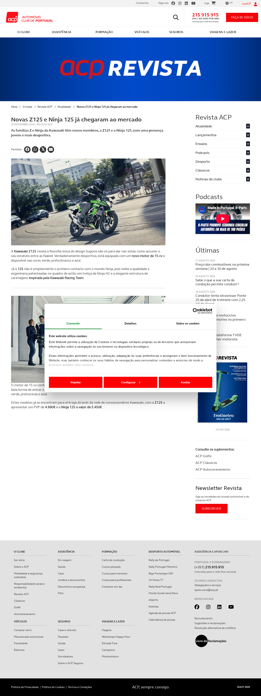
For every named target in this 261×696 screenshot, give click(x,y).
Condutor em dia (112, 586)
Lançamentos (222, 135)
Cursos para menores (114, 573)
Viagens (106, 630)
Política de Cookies (53, 687)
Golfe (17, 607)
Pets (60, 593)
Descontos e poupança (71, 586)
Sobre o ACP (21, 566)
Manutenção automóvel (28, 636)
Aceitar (185, 382)
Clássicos (222, 170)
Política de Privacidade (25, 687)
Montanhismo (110, 656)
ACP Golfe (203, 456)
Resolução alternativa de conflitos (215, 628)
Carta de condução (113, 560)
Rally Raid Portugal (160, 586)
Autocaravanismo (24, 614)
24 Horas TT (156, 580)
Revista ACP (44, 106)
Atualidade (64, 106)
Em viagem (64, 560)
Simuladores (65, 656)
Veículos (20, 621)
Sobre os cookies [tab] (188, 323)
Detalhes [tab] (130, 323)
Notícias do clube (222, 179)
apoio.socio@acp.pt (206, 590)
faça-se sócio (242, 17)
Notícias (154, 606)
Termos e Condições (80, 687)
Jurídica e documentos (71, 580)
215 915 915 (205, 15)
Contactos (142, 3)
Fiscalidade (21, 643)
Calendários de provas (162, 619)
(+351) (209, 567)
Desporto (222, 161)
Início (14, 106)
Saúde (62, 566)
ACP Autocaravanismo (212, 469)
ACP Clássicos (206, 462)
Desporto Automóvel (164, 551)
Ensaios (222, 143)
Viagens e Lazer (113, 621)
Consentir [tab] (73, 323)
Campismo (108, 650)
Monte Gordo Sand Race (163, 593)
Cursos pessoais (111, 566)
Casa (61, 573)
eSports (153, 600)
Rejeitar (76, 382)
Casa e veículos (67, 630)
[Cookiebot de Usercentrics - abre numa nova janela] (195, 311)
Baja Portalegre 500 (161, 573)
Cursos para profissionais (116, 580)
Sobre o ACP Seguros (70, 663)
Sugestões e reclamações (210, 623)
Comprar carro (23, 630)
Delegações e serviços (208, 585)
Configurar (128, 382)
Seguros (64, 621)
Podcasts (222, 152)
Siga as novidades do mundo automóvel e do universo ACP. (222, 498)
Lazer (61, 650)
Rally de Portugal (159, 560)
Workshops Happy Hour (116, 636)
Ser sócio (19, 560)
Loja (206, 3)
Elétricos (19, 650)
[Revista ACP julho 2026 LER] (222, 389)
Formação (109, 551)
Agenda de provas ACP (162, 613)
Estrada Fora (109, 643)
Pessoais (63, 636)
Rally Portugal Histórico (163, 566)
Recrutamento (203, 618)
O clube (27, 106)
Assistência (66, 551)
